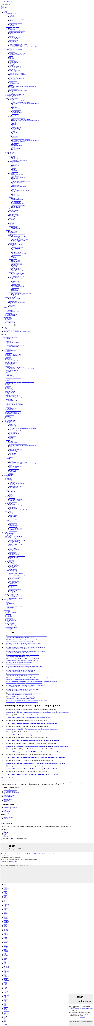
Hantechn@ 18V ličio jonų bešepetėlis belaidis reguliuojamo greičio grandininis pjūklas (32, 740)
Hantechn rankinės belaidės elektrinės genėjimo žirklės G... (20, 675)
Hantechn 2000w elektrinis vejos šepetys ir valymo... (18, 656)
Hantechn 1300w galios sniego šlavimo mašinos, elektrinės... (20, 645)
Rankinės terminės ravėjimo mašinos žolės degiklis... (18, 667)
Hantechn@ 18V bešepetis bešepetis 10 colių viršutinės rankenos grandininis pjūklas (31, 723)
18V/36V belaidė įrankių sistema (11, 330)
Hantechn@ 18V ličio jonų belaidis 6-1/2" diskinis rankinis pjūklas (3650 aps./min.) (31, 768)
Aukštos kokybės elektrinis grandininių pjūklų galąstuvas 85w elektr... (22, 679)
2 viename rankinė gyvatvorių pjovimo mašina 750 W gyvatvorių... (22, 702)
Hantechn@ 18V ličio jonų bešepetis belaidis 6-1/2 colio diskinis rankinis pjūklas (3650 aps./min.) (35, 763)
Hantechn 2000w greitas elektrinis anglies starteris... (18, 664)
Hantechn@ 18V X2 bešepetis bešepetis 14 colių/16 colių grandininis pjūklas (29, 717)
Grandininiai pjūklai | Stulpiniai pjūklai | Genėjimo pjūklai (17, 331)
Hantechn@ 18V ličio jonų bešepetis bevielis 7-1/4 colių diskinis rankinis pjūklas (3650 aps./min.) (35, 757)
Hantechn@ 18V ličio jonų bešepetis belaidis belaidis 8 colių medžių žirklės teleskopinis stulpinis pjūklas (37, 712)
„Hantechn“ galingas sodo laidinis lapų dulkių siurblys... (19, 694)
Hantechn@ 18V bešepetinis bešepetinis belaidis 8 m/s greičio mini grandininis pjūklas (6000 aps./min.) (37, 746)
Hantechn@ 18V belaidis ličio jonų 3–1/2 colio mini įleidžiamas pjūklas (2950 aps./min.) (32, 774)
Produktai (6, 328)
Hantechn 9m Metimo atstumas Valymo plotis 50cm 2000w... (20, 637)
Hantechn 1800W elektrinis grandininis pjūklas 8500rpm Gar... (21, 686)
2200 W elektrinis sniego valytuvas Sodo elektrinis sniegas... (20, 641)
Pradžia (5, 327)
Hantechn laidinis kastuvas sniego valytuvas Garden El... (19, 648)
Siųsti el (2, 841)
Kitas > (4, 777)
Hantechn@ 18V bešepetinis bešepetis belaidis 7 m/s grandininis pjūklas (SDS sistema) (32, 729)
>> (6, 777)
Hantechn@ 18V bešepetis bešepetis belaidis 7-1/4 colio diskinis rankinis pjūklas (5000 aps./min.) (35, 751)
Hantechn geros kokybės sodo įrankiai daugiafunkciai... (19, 690)
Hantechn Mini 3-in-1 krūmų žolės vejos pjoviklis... (18, 652)
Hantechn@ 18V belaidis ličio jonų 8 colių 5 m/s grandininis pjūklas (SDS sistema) (31, 735)
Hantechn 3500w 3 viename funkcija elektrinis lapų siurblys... (20, 698)
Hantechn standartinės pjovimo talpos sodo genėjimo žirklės (20, 671)
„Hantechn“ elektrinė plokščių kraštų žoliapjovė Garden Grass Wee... (22, 660)
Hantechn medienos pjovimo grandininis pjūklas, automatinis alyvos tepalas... (24, 683)
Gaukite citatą (4, 7)
